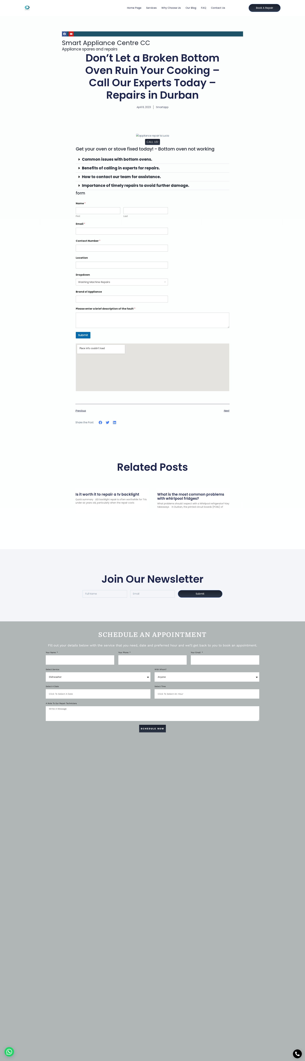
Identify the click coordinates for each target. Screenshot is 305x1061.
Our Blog (191, 8)
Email (80, 223)
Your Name (51, 653)
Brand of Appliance (89, 291)
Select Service (52, 669)
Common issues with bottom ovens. (117, 159)
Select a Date (52, 686)
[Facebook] (64, 33)
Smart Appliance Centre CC (106, 42)
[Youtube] (71, 33)
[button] (152, 159)
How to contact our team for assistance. (121, 176)
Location (82, 257)
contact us (218, 8)
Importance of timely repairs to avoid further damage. (135, 185)
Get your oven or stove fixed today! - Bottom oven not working (145, 149)
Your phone (123, 653)
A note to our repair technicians (61, 703)
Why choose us (171, 8)
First (78, 216)
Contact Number (88, 240)
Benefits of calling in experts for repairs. (121, 168)
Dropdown (83, 274)
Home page (134, 8)
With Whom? (160, 669)
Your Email (196, 653)
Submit (83, 335)
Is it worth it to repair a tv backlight (107, 494)
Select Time (160, 686)
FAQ (203, 8)
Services (151, 8)
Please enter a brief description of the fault (105, 308)
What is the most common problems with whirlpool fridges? (190, 496)
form (80, 193)
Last (125, 216)
